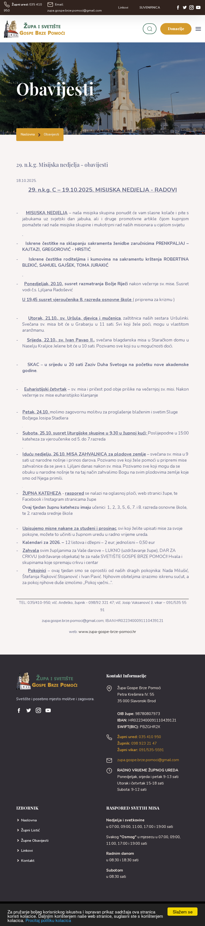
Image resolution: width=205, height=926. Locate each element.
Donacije (176, 28)
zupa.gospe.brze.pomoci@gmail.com (148, 759)
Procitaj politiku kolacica (48, 920)
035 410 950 (139, 736)
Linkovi (123, 7)
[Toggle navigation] (198, 29)
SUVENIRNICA (150, 7)
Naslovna (28, 134)
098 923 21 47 (137, 743)
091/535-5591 (140, 749)
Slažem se (182, 911)
